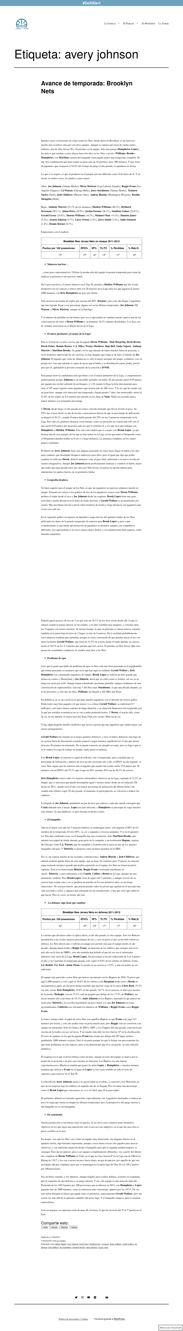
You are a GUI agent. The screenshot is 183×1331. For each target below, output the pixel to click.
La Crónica (110, 23)
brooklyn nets (95, 1244)
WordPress (119, 1318)
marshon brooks (78, 1247)
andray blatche (60, 1244)
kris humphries (65, 1247)
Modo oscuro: (165, 1327)
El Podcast (128, 23)
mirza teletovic (91, 1247)
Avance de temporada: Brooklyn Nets (86, 87)
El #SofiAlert (148, 23)
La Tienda (163, 23)
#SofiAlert (91, 2)
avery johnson (72, 1244)
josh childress (53, 1247)
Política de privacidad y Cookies (73, 1318)
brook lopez (84, 1244)
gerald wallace (128, 1244)
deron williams (115, 1244)
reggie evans (103, 1247)
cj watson (105, 1244)
